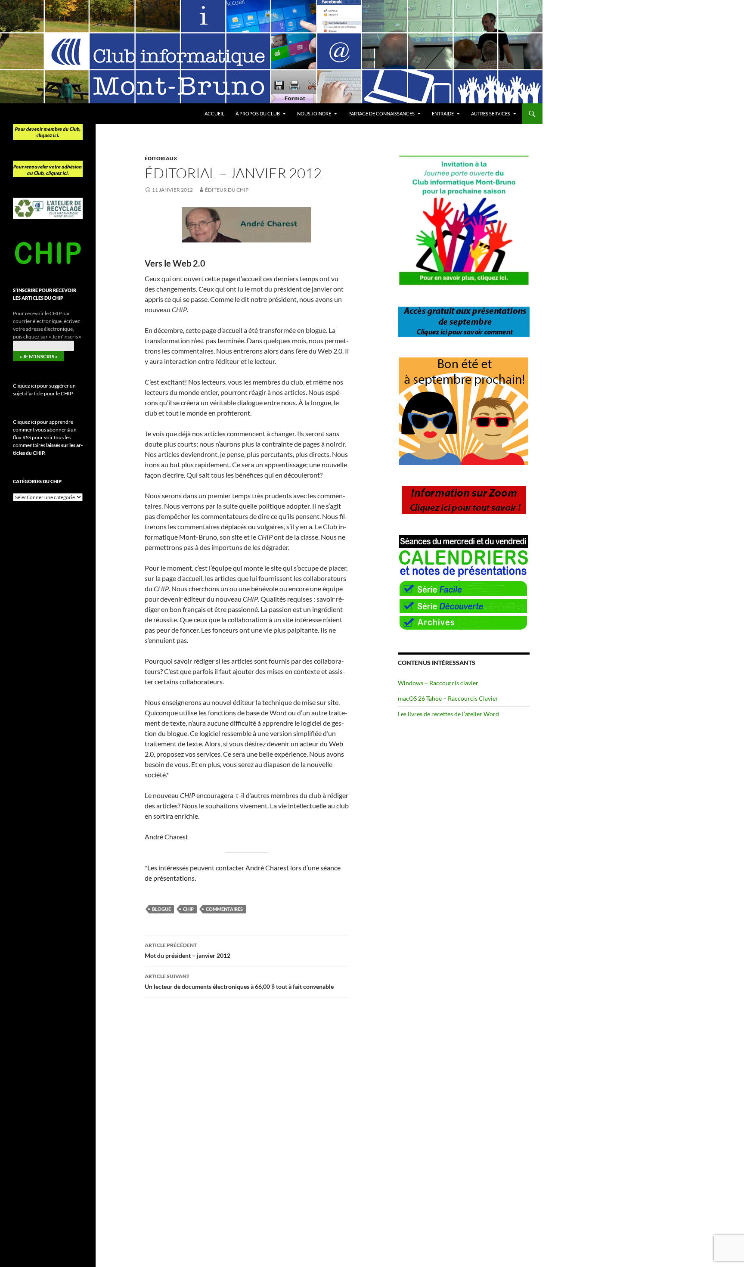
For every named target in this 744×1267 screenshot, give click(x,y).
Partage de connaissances (381, 113)
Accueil (214, 113)
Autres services (490, 113)
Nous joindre (314, 113)
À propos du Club (258, 113)
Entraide (443, 113)
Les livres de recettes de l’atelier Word (448, 713)
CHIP (188, 909)
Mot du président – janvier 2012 (187, 950)
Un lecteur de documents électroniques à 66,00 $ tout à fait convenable (239, 981)
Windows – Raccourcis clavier (438, 682)
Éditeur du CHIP (226, 189)
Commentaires (224, 909)
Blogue (161, 909)
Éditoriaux (161, 158)
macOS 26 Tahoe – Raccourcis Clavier (448, 698)
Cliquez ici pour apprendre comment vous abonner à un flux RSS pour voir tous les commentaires (48, 437)
